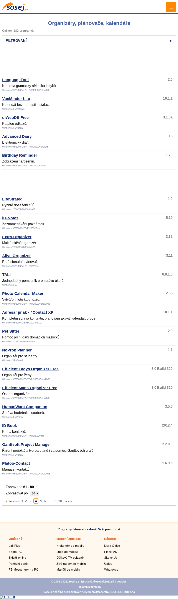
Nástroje (110, 538)
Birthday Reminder (19, 155)
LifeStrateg (12, 199)
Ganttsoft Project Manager (26, 444)
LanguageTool (15, 80)
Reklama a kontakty (89, 586)
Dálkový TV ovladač (70, 557)
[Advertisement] (88, 64)
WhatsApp (111, 569)
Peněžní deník (18, 563)
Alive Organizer (16, 256)
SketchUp (110, 557)
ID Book (9, 425)
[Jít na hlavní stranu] (15, 10)
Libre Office (112, 545)
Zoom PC (15, 551)
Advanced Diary (17, 136)
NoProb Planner (17, 350)
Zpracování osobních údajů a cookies (104, 581)
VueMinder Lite (16, 99)
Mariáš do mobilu (68, 569)
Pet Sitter (10, 331)
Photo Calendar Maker (22, 293)
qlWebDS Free (15, 117)
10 (60, 501)
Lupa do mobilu (67, 551)
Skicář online (17, 557)
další (66, 501)
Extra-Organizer (16, 237)
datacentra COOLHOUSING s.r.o (115, 592)
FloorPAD (110, 551)
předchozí (14, 501)
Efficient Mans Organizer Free (29, 388)
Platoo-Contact (16, 463)
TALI (6, 274)
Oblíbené (15, 538)
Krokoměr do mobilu (70, 545)
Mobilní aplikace (68, 538)
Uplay (108, 563)
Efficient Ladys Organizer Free (30, 369)
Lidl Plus (14, 545)
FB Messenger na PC (23, 569)
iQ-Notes (10, 218)
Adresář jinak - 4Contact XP (27, 312)
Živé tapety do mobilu (71, 563)
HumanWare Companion (24, 407)
